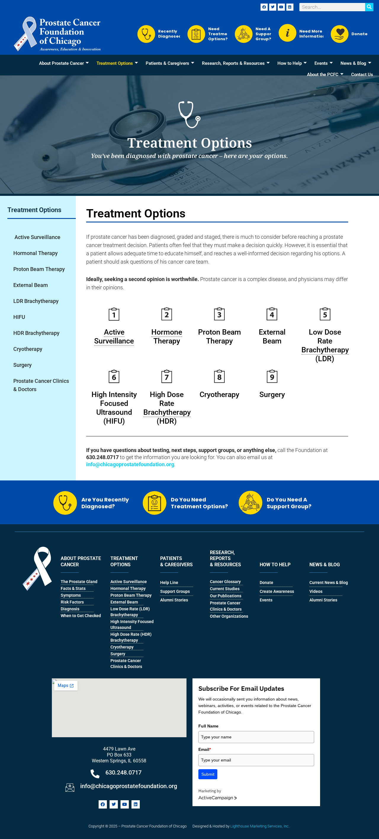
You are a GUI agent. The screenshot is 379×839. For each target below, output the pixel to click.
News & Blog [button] (353, 63)
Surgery (22, 365)
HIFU (19, 317)
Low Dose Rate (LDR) (325, 345)
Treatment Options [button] (115, 63)
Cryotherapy (27, 349)
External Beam (30, 285)
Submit (207, 774)
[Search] (369, 7)
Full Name (208, 726)
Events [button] (321, 63)
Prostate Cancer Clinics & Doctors (41, 385)
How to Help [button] (289, 63)
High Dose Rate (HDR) (167, 407)
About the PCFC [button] (322, 74)
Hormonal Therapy (35, 253)
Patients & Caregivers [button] (167, 63)
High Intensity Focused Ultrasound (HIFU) (114, 407)
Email (204, 749)
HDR (36, 333)
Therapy (166, 336)
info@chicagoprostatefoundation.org (128, 786)
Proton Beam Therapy (39, 269)
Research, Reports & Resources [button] (233, 63)
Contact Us (362, 74)
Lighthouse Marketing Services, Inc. (260, 826)
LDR (36, 301)
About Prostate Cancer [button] (61, 63)
